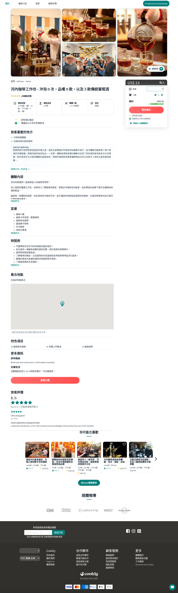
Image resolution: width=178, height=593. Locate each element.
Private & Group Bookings (156, 3)
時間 (134, 89)
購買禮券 (50, 564)
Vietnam (20, 81)
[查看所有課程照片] (36, 42)
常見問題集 (111, 561)
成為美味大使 (82, 561)
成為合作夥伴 (82, 555)
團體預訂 (139, 555)
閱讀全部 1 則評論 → (20, 169)
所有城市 (50, 555)
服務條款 (110, 567)
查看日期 (45, 380)
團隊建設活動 (141, 558)
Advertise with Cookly (144, 564)
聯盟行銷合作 (82, 558)
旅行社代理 (81, 564)
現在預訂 (146, 109)
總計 (131, 101)
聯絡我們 (110, 555)
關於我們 (50, 558)
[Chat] (172, 587)
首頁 (13, 81)
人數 (134, 95)
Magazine (50, 561)
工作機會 (139, 561)
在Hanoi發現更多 (89, 482)
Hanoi (28, 81)
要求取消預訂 (112, 558)
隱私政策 (58, 537)
